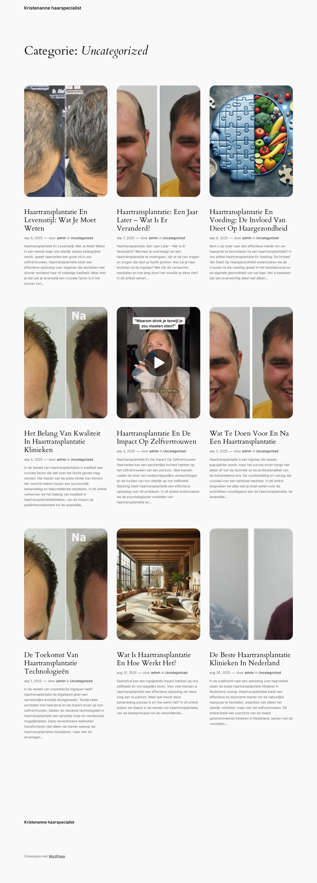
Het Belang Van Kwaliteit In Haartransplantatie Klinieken (62, 442)
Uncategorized (82, 238)
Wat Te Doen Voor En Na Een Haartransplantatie (249, 438)
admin (61, 238)
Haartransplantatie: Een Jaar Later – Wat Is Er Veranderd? (157, 220)
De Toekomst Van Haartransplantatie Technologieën (51, 663)
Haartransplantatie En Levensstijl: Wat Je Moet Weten (60, 220)
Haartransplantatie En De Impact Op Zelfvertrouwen (157, 438)
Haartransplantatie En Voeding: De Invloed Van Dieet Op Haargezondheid (249, 220)
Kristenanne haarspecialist (52, 8)
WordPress (57, 856)
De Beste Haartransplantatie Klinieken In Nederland (250, 659)
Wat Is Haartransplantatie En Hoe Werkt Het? (154, 659)
